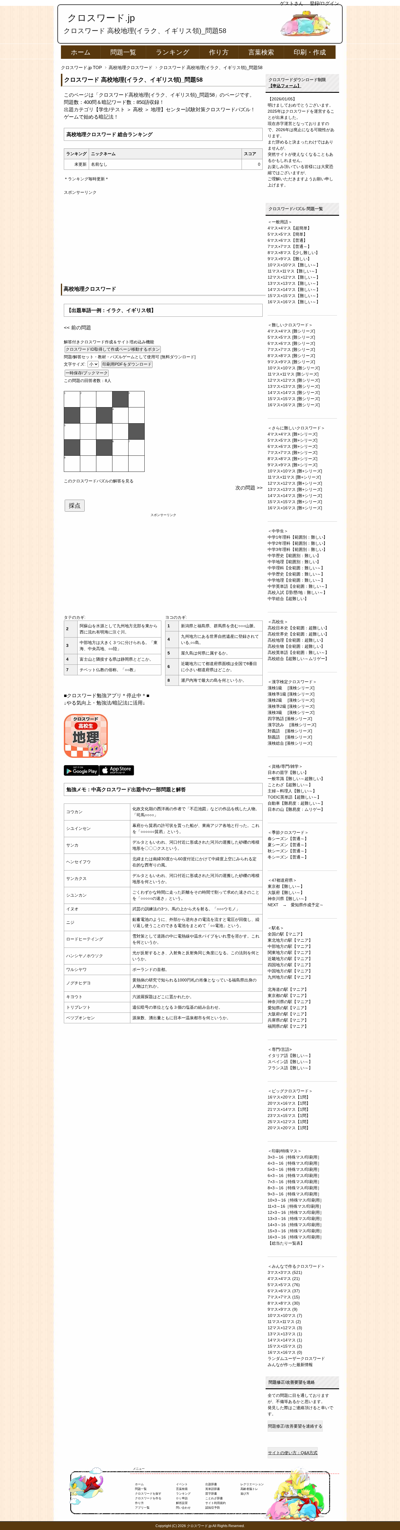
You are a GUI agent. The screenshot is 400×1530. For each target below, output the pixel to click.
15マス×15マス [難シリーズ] (294, 398)
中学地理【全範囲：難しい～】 (296, 580)
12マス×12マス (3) (285, 1327)
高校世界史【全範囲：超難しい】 (298, 634)
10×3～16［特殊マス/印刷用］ (296, 1200)
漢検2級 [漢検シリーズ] (291, 700)
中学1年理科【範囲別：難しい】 (297, 537)
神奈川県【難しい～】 (288, 898)
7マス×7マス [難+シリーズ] (292, 452)
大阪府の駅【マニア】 (288, 1014)
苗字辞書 (211, 1493)
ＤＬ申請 (182, 1498)
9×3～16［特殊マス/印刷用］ (295, 1194)
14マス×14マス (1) (285, 1340)
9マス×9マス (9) (283, 1309)
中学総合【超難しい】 (288, 598)
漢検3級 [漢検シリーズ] (291, 712)
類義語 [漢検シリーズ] (290, 737)
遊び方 (244, 1493)
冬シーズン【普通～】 (288, 857)
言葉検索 (261, 52)
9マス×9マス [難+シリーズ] (292, 464)
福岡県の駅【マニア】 (288, 1026)
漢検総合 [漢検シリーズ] (290, 743)
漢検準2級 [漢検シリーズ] (291, 706)
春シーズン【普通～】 (288, 838)
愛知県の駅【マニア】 (288, 1007)
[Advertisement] (163, 236)
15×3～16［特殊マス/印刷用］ (296, 1231)
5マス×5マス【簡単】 (287, 234)
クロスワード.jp (101, 18)
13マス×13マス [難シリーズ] (294, 386)
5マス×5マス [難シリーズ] (291, 337)
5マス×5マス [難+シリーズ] (292, 440)
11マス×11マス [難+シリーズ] (294, 477)
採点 (75, 505)
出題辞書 (211, 1484)
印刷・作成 (310, 52)
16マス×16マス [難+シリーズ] (295, 508)
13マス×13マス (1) (285, 1334)
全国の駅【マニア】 (286, 934)
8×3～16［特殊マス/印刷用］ (295, 1187)
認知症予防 (212, 1507)
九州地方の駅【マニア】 (290, 977)
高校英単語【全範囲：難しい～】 (298, 652)
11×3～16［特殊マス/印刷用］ (295, 1206)
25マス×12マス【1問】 (289, 1121)
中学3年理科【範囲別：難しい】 (297, 549)
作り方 (219, 52)
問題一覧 (123, 52)
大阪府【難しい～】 (286, 892)
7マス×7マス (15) (284, 1297)
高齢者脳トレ (249, 1488)
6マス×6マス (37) (284, 1291)
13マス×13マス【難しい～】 (294, 283)
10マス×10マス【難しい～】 (294, 265)
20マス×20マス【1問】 (289, 1127)
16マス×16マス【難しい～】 (294, 301)
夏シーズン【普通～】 (288, 844)
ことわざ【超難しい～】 (290, 784)
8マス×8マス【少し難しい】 (294, 252)
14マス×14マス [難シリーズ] (294, 392)
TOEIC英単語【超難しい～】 (294, 797)
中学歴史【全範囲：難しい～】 (296, 574)
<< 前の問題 (77, 327)
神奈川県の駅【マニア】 (290, 1001)
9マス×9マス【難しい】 (290, 258)
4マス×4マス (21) (284, 1278)
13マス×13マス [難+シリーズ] (295, 489)
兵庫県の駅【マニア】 (288, 1020)
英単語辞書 (212, 1488)
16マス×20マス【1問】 (289, 1097)
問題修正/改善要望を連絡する (295, 1426)
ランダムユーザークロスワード (296, 1358)
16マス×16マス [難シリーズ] (294, 404)
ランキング (172, 52)
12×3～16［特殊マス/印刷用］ (296, 1212)
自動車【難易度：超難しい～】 (296, 803)
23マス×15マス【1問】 (289, 1115)
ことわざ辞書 (214, 1498)
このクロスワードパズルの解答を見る (99, 481)
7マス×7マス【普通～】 (290, 246)
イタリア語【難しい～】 (290, 1055)
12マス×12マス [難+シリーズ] (295, 483)
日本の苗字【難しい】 (288, 772)
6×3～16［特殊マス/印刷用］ (295, 1175)
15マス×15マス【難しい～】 (294, 295)
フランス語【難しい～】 (290, 1067)
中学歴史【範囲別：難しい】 (294, 555)
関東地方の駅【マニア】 (290, 952)
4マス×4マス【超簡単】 (290, 228)
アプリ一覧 (142, 1507)
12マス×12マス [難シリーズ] (294, 380)
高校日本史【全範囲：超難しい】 (298, 628)
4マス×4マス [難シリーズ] (291, 331)
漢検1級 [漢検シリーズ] (291, 688)
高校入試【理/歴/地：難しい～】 (297, 592)
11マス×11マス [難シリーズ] (293, 374)
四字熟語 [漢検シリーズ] (290, 718)
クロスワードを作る (148, 1498)
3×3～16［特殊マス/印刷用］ (295, 1157)
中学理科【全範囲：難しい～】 (296, 568)
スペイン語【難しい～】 (290, 1061)
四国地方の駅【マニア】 (290, 964)
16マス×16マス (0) (285, 1352)
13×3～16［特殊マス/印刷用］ (296, 1218)
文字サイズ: (75, 364)
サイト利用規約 (215, 1503)
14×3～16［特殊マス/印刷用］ (296, 1224)
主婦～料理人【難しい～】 (292, 791)
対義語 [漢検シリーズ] (290, 731)
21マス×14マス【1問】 (289, 1109)
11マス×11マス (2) (284, 1321)
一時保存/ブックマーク (87, 373)
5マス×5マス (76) (284, 1284)
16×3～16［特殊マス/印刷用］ (296, 1237)
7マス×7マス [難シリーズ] (291, 349)
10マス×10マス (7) (285, 1315)
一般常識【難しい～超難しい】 (296, 778)
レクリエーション (252, 1484)
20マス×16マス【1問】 (289, 1103)
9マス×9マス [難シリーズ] (291, 361)
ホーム (81, 52)
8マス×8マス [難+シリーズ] (292, 458)
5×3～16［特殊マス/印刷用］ (295, 1169)
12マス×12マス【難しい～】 (294, 277)
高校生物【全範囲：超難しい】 (296, 646)
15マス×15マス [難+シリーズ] (295, 501)
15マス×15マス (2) (285, 1346)
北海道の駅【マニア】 (288, 989)
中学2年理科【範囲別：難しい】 (297, 543)
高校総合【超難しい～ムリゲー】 (298, 658)
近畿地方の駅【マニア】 (290, 958)
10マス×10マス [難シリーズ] (294, 368)
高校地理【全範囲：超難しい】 (296, 640)
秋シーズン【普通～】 (288, 851)
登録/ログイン (324, 3)
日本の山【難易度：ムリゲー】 (296, 809)
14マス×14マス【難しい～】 (294, 289)
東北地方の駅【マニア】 (290, 940)
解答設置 (182, 1503)
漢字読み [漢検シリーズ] (292, 724)
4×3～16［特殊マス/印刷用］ (295, 1163)
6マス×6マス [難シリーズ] (291, 343)
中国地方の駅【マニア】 (290, 971)
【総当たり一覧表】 (286, 1243)
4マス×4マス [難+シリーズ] (292, 434)
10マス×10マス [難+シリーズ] (295, 471)
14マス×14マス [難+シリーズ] (295, 495)
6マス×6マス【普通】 (287, 240)
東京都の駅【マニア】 (288, 995)
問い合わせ (183, 1507)
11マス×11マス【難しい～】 (293, 271)
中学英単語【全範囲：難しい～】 (298, 586)
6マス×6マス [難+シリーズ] (292, 446)
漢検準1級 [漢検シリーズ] (291, 694)
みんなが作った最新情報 (290, 1364)
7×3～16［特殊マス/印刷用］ (295, 1181)
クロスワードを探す (148, 1493)
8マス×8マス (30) (284, 1303)
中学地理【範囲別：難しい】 (294, 561)
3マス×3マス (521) (285, 1272)
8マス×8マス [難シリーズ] (291, 355)
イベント (182, 1484)
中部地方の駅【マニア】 (290, 946)
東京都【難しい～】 (286, 886)
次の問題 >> (249, 488)
